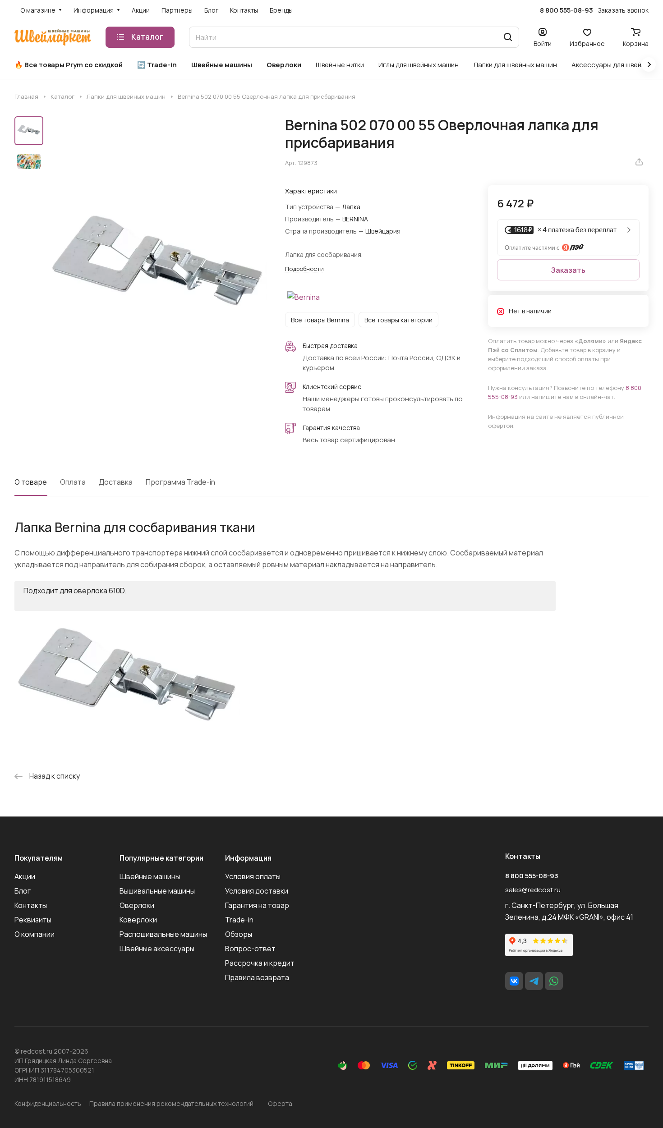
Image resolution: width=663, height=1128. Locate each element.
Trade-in (239, 920)
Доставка (116, 482)
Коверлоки (138, 920)
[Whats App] (554, 981)
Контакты (30, 905)
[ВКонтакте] (514, 981)
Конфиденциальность (47, 1103)
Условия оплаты (253, 876)
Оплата (73, 482)
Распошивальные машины (163, 934)
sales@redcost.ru (533, 889)
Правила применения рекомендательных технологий (171, 1103)
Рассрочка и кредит (260, 963)
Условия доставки (256, 891)
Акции (24, 876)
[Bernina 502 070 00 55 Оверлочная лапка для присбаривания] (158, 267)
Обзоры (238, 934)
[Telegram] (534, 981)
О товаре (30, 482)
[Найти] (508, 37)
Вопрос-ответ (250, 949)
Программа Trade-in (180, 482)
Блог (22, 891)
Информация (248, 858)
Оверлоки (137, 905)
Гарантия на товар (257, 905)
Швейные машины (150, 876)
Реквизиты (32, 920)
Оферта (280, 1103)
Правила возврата (257, 977)
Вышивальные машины (157, 891)
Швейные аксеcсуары (157, 949)
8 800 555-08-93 (566, 10)
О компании (34, 934)
